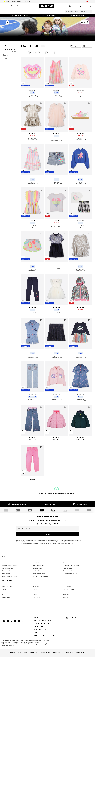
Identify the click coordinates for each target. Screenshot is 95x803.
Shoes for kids (6, 560)
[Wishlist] (86, 6)
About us (12, 652)
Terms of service (45, 652)
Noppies (4, 594)
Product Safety (80, 652)
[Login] (75, 6)
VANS (34, 600)
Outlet (7, 1)
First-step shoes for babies (40, 576)
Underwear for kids (68, 563)
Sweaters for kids (68, 571)
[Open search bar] (66, 11)
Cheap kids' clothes (38, 565)
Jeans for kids (6, 563)
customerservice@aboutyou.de (30, 543)
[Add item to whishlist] (41, 60)
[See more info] (32, 98)
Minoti (65, 592)
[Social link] (4, 621)
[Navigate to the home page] (12, 614)
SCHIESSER (66, 597)
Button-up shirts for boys (9, 576)
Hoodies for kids (67, 560)
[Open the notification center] (81, 6)
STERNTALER (36, 597)
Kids (18, 6)
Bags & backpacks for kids (9, 565)
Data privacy (33, 652)
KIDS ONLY (36, 592)
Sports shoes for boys (39, 573)
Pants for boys (6, 573)
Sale (31, 53)
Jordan (35, 589)
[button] (75, 46)
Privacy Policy (20, 542)
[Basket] (91, 6)
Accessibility (69, 652)
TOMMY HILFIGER (7, 600)
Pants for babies (67, 568)
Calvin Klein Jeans (7, 586)
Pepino (4, 592)
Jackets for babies (38, 560)
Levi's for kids (67, 586)
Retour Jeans (6, 597)
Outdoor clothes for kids (70, 573)
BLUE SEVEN (36, 584)
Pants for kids (36, 563)
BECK (64, 584)
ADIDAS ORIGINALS (7, 584)
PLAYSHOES (66, 594)
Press (20, 652)
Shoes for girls (6, 571)
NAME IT (35, 594)
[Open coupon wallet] (70, 6)
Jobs (25, 652)
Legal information (58, 652)
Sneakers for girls (37, 571)
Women (5, 6)
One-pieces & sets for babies (71, 565)
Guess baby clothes (7, 568)
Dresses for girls (37, 568)
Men (12, 6)
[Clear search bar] (91, 11)
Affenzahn (36, 586)
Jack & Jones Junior (68, 589)
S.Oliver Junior (6, 589)
